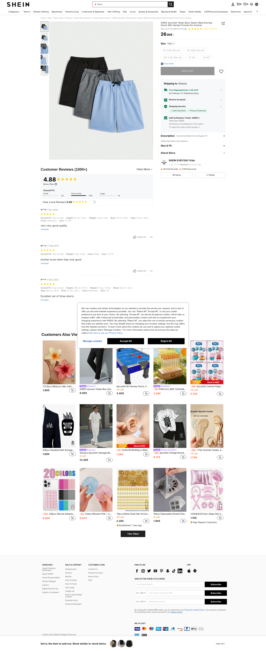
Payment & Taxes (95, 573)
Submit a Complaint (50, 592)
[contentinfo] (181, 629)
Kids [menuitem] (125, 11)
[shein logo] (18, 4)
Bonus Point (93, 577)
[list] (159, 571)
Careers (45, 585)
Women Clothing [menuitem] (41, 11)
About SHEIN (47, 574)
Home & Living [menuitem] (72, 11)
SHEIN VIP (69, 591)
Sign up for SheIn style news (150, 579)
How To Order (71, 580)
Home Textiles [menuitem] (194, 11)
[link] (239, 4)
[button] (251, 4)
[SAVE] (221, 71)
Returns (68, 573)
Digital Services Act (50, 589)
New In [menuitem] (27, 11)
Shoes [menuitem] (182, 11)
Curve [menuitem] (132, 11)
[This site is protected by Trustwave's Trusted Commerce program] (137, 635)
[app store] (189, 572)
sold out (188, 71)
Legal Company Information (49, 569)
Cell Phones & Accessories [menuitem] (216, 11)
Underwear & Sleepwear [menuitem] (93, 11)
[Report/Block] (151, 237)
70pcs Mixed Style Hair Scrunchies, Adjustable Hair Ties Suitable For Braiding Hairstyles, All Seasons (133, 514)
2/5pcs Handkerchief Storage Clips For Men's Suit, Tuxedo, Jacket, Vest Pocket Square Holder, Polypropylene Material (59, 450)
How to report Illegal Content (73, 596)
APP (189, 565)
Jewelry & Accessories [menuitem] (148, 11)
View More (133, 533)
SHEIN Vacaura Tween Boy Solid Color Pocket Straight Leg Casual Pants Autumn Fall (96, 389)
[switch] (93, 202)
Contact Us (93, 569)
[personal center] (233, 4)
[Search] (171, 4)
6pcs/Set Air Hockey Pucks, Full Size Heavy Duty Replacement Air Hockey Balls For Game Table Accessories (133, 386)
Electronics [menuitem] (236, 11)
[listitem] (59, 370)
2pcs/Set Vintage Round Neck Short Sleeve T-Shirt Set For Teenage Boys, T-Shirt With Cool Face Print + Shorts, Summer (170, 453)
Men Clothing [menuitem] (114, 11)
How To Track (71, 584)
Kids (49, 18)
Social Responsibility (51, 578)
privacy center (176, 612)
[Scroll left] (253, 12)
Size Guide (70, 588)
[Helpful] (135, 237)
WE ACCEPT (140, 624)
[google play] (195, 572)
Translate (45, 229)
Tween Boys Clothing (62, 18)
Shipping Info (70, 569)
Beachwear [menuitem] (57, 11)
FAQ (90, 580)
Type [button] (169, 43)
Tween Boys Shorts (101, 18)
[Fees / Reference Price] (173, 35)
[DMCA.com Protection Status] (144, 635)
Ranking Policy (71, 600)
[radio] (172, 50)
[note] (206, 382)
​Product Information (73, 604)
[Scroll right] (257, 12)
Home (43, 18)
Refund (68, 577)
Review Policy (48, 184)
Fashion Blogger (49, 581)
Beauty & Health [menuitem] (169, 11)
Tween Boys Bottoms (82, 18)
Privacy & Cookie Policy (194, 610)
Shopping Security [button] (177, 106)
